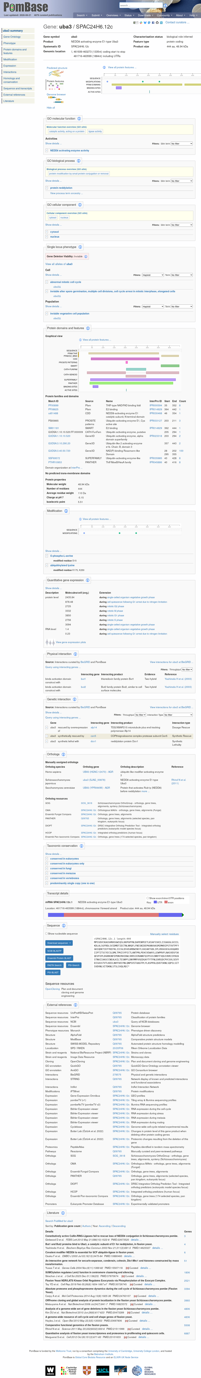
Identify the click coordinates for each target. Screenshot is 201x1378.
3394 (187, 1288)
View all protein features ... (122, 67)
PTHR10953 (55, 462)
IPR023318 (156, 435)
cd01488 (53, 413)
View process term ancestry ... (66, 193)
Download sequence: (58, 942)
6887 (187, 1333)
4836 (187, 1317)
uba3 (115, 1021)
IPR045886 (156, 462)
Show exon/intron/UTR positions (166, 898)
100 (181, 450)
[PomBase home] (25, 6)
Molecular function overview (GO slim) (67, 126)
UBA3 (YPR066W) (93, 787)
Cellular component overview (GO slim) (67, 213)
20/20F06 (118, 1048)
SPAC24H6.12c (88, 810)
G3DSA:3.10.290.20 (59, 443)
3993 (187, 1300)
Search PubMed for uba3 (59, 1221)
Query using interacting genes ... (63, 667)
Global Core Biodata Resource (90, 1357)
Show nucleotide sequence (63, 933)
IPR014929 (156, 409)
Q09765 (85, 818)
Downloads (144, 15)
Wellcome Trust (63, 1350)
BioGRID (85, 662)
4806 (187, 1308)
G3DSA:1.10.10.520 (59, 435)
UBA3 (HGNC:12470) (95, 771)
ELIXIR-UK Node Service (126, 1357)
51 (185, 1260)
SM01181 (53, 428)
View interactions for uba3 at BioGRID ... (171, 662)
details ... (136, 1239)
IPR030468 (156, 413)
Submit (96, 15)
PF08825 (53, 409)
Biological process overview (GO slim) (67, 169)
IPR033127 (156, 420)
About (179, 15)
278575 (117, 1074)
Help (193, 15)
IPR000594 (156, 405)
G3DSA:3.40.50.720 (59, 450)
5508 (187, 1325)
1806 (187, 1272)
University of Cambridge (120, 1350)
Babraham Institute (103, 1354)
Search (81, 15)
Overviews (112, 15)
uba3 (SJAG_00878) (94, 779)
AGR (110, 771)
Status (128, 15)
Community (163, 15)
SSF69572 (54, 458)
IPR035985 (156, 458)
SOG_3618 (86, 803)
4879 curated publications (48, 15)
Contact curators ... (177, 22)
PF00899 (53, 405)
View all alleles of (58, 264)
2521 (187, 1280)
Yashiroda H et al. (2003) (178, 678)
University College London (146, 1350)
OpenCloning (52, 988)
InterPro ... (76, 467)
